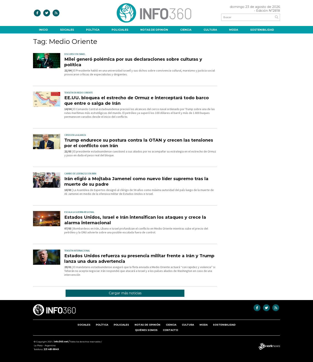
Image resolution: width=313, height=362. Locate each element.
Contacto (170, 330)
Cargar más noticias (125, 293)
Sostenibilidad (262, 29)
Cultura (210, 29)
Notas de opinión (154, 29)
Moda (233, 29)
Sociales (67, 29)
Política (92, 29)
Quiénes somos (146, 330)
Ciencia (185, 29)
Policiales (120, 29)
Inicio (43, 29)
